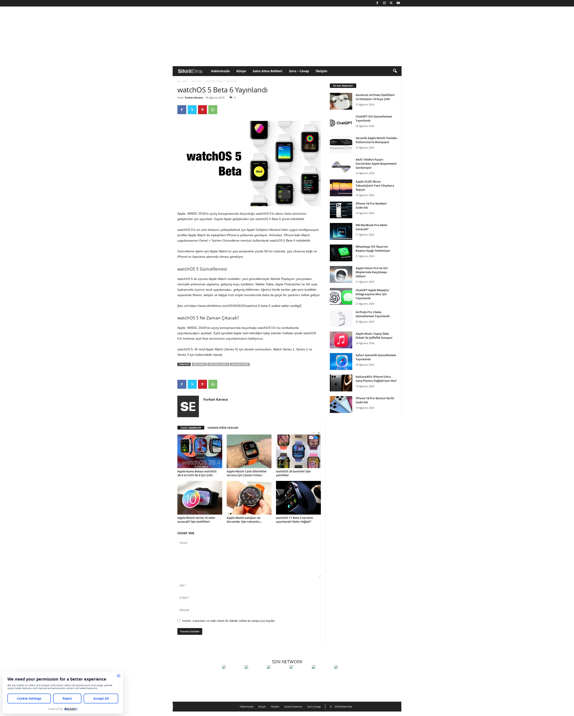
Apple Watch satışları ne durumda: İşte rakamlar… (245, 520)
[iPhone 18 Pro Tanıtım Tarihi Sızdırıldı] (341, 404)
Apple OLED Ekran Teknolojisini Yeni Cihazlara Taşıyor (375, 185)
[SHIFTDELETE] (232, 675)
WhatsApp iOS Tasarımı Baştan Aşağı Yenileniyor (373, 248)
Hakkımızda (220, 71)
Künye (241, 71)
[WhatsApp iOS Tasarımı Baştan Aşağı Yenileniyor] (341, 252)
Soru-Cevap (314, 706)
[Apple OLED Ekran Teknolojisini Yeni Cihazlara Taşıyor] (341, 187)
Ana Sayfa (182, 81)
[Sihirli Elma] (255, 675)
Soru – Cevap (299, 71)
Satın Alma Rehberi (267, 71)
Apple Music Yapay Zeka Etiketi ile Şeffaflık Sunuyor (374, 336)
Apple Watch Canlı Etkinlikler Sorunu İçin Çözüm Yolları (247, 473)
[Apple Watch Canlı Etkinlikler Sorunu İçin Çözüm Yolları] (249, 451)
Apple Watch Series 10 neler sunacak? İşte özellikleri (196, 520)
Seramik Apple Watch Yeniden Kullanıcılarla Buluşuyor (376, 140)
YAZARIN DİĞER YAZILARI (222, 427)
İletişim (321, 71)
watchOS (196, 81)
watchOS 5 (199, 364)
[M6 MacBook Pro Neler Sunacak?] (341, 231)
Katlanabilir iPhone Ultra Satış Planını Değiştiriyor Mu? (376, 379)
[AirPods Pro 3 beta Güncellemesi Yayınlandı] (341, 318)
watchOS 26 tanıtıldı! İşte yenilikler (293, 473)
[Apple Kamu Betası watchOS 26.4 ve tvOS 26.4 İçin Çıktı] (199, 451)
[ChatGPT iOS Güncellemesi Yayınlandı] (341, 122)
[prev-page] (314, 432)
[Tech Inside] (299, 675)
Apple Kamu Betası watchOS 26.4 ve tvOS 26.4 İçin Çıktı (197, 473)
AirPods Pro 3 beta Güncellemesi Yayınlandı (373, 314)
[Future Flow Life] (344, 675)
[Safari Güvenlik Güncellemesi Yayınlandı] (341, 361)
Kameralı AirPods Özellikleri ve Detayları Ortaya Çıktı (375, 97)
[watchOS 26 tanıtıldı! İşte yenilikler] (298, 451)
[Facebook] (377, 3)
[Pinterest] (202, 109)
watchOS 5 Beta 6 (218, 364)
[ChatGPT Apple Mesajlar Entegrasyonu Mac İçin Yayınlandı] (341, 296)
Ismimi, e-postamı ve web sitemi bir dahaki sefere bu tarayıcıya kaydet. (228, 620)
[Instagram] (384, 3)
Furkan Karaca (194, 97)
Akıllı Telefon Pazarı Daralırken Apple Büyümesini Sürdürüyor (376, 163)
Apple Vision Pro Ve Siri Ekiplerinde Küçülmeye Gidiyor (372, 272)
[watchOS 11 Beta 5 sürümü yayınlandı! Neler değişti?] (298, 498)
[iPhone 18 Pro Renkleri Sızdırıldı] (341, 209)
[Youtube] (398, 3)
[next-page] (319, 432)
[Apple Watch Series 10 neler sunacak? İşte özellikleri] (199, 498)
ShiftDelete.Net (343, 706)
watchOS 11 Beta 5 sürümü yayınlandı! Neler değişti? (294, 520)
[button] (395, 71)
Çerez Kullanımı (293, 706)
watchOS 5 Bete (239, 364)
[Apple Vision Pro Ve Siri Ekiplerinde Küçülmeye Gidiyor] (341, 274)
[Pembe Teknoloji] (322, 675)
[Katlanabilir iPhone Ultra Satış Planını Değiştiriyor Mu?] (341, 383)
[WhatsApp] (212, 109)
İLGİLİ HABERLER (191, 427)
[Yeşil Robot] (277, 675)
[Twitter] (391, 3)
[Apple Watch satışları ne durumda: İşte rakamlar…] (249, 498)
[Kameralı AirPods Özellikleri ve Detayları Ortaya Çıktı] (341, 101)
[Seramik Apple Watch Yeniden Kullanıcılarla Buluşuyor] (341, 144)
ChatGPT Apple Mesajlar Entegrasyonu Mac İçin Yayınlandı (372, 294)
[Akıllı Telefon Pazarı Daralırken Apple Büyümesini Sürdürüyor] (341, 165)
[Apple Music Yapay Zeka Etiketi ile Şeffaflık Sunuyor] (341, 340)
